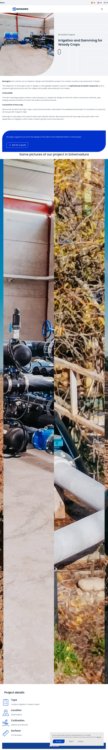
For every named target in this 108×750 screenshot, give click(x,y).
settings (99, 737)
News (2, 2)
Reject (71, 741)
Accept (58, 741)
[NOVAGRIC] (20, 8)
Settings (80, 741)
